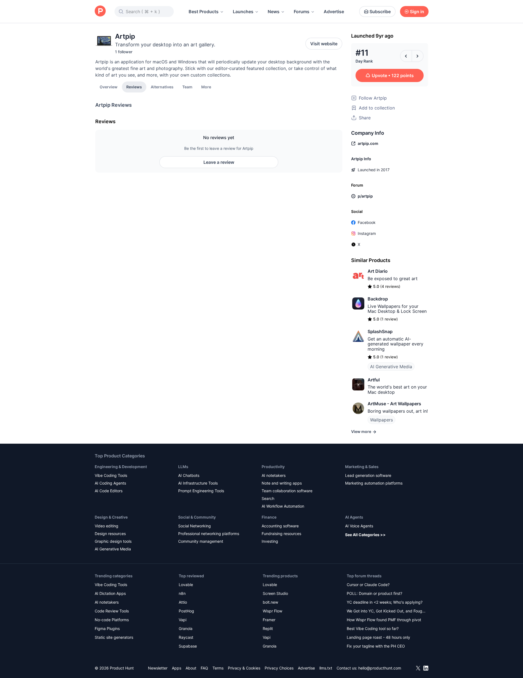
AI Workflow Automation (283, 506)
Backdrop (378, 299)
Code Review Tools (112, 611)
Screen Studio (275, 593)
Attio (183, 602)
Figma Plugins (107, 628)
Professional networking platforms (208, 533)
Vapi (182, 619)
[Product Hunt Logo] (100, 11)
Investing (270, 541)
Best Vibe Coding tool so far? (373, 628)
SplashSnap (380, 331)
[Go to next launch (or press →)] (417, 55)
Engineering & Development (121, 466)
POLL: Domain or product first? (374, 593)
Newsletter (157, 668)
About (191, 668)
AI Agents (354, 517)
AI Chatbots (188, 475)
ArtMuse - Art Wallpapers (394, 403)
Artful (374, 379)
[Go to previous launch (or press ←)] (406, 55)
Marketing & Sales (362, 466)
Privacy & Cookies (244, 668)
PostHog (186, 611)
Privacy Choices (279, 668)
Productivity (273, 466)
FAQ (204, 668)
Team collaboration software (287, 490)
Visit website (323, 43)
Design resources (110, 533)
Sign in (417, 11)
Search (268, 498)
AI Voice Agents (359, 526)
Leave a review (218, 162)
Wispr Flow (272, 611)
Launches (243, 11)
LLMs (183, 466)
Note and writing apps (282, 483)
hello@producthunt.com (379, 668)
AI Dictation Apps (110, 593)
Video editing (106, 526)
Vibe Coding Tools (111, 475)
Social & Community (197, 517)
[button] (206, 86)
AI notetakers (274, 475)
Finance (269, 517)
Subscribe (380, 11)
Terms (217, 668)
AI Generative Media (391, 366)
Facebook (367, 222)
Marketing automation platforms (373, 483)
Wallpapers (381, 420)
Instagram (367, 233)
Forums (301, 11)
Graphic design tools (113, 541)
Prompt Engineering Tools (201, 490)
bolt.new (270, 602)
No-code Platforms (112, 619)
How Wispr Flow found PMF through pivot (384, 619)
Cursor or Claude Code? (368, 584)
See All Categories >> (365, 534)
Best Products (204, 11)
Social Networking (194, 526)
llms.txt (325, 668)
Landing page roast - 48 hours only (378, 637)
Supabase (188, 646)
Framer (269, 619)
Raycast (186, 637)
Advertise (334, 11)
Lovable (186, 584)
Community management (200, 541)
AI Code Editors (108, 490)
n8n (182, 593)
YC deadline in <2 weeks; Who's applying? (385, 602)
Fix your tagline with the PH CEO (376, 646)
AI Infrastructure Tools (198, 483)
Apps (176, 668)
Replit (268, 628)
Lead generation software (368, 475)
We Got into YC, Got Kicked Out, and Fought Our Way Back (386, 611)
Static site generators (114, 637)
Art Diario (378, 271)
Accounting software (280, 526)
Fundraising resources (281, 533)
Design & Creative (111, 517)
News (273, 11)
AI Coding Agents (110, 483)
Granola (185, 628)
